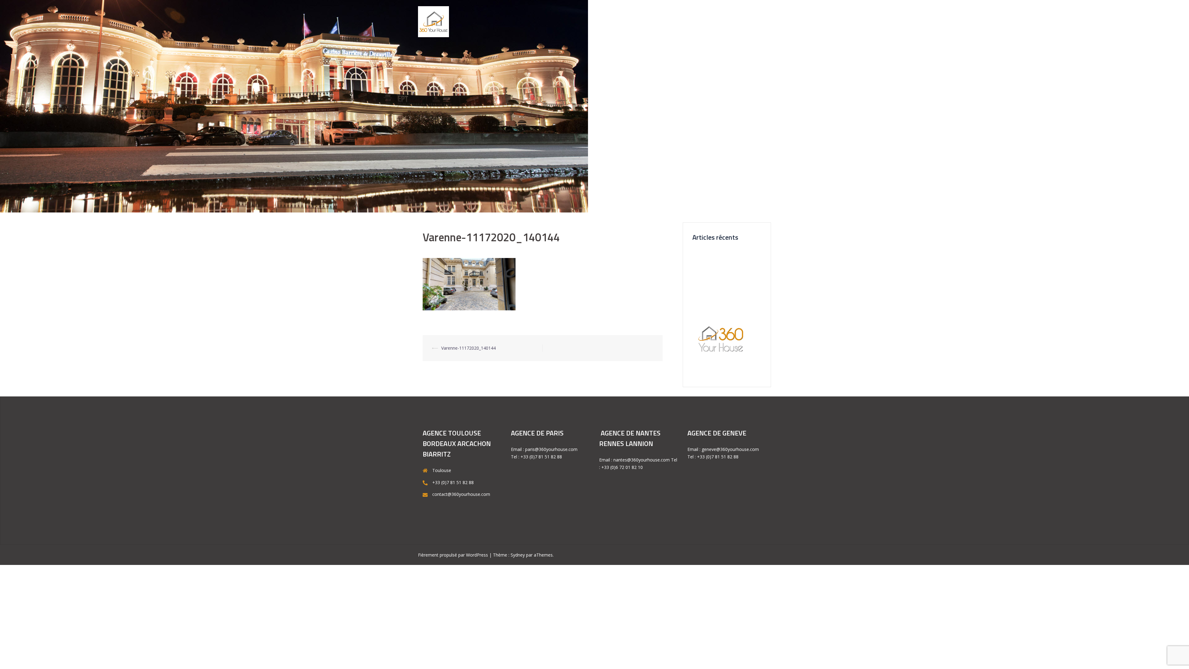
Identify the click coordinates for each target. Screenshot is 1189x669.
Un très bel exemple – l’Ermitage (724, 289)
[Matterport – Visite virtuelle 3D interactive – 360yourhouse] (433, 21)
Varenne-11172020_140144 (468, 348)
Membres (757, 21)
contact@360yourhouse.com (461, 494)
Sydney (518, 555)
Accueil (601, 21)
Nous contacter (721, 21)
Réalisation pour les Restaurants (724, 300)
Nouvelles (684, 21)
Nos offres (653, 21)
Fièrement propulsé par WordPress (453, 555)
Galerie (625, 21)
